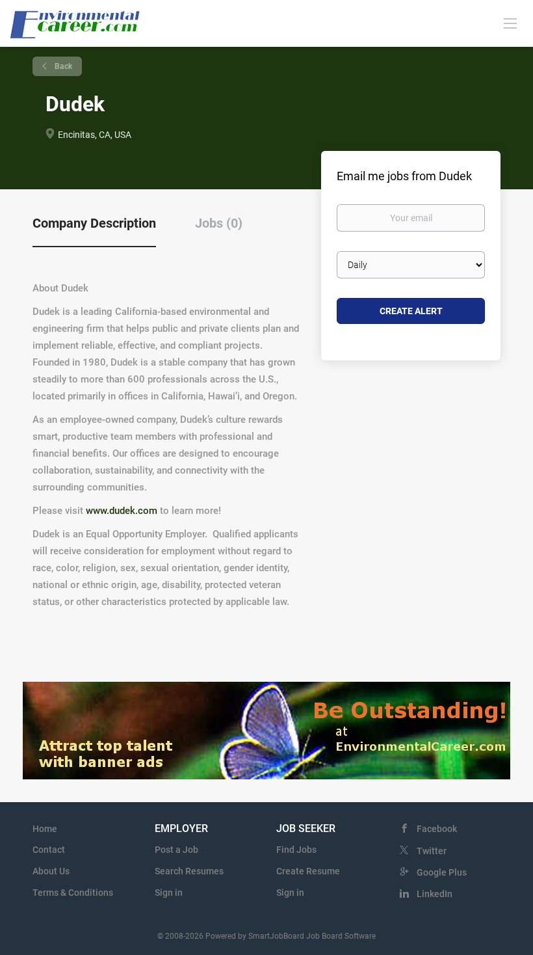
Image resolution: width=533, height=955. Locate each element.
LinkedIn (434, 894)
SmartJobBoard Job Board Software (312, 936)
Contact (48, 849)
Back (62, 66)
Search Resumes (189, 871)
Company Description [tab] (94, 223)
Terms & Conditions (72, 892)
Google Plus (442, 872)
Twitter (432, 851)
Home (44, 829)
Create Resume (308, 871)
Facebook (437, 829)
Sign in (169, 892)
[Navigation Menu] (510, 23)
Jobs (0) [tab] (218, 223)
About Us (51, 871)
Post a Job (176, 849)
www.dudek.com (121, 511)
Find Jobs (296, 849)
